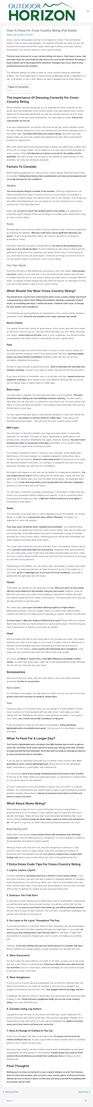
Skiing (9, 35)
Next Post (84, 1092)
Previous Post (10, 1092)
